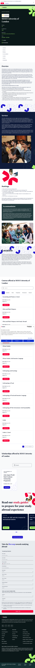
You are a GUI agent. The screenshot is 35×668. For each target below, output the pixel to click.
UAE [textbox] (3, 595)
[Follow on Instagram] (12, 626)
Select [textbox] (3, 571)
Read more (6, 527)
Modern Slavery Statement (28, 639)
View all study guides (17, 537)
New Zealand (4, 641)
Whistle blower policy (27, 637)
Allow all (28, 340)
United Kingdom (5, 631)
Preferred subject (5, 582)
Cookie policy (30, 665)
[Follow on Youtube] (9, 626)
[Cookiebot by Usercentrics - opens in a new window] (28, 326)
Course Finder (15, 631)
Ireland (3, 639)
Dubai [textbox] (3, 599)
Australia (3, 633)
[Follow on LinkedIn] (3, 626)
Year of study (4, 578)
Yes (2, 3)
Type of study (4, 574)
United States (4, 643)
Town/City (4, 598)
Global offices (25, 631)
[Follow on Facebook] (6, 626)
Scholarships (14, 637)
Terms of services (19, 665)
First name (4, 553)
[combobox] (3, 564)
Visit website (5, 42)
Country (3, 594)
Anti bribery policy (26, 633)
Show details (30, 338)
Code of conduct (26, 635)
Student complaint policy (27, 641)
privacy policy (18, 603)
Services (13, 633)
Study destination (5, 586)
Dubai (3, 637)
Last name (4, 557)
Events (13, 639)
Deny (6, 340)
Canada (3, 635)
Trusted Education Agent (27, 643)
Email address (4, 566)
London (4, 40)
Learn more (7, 487)
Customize (17, 340)
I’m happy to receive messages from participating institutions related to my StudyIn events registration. (17, 608)
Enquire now (6, 304)
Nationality (4, 570)
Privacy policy (25, 665)
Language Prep (15, 635)
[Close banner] (33, 326)
